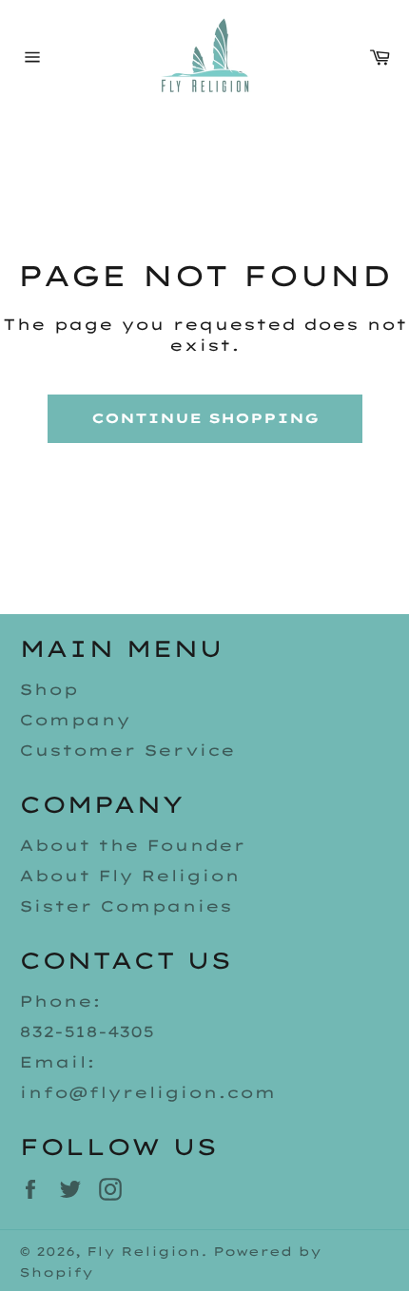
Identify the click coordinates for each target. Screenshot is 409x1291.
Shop (48, 689)
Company (74, 719)
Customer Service (127, 750)
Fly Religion (144, 1251)
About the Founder (132, 845)
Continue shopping (205, 418)
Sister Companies (125, 905)
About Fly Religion (129, 875)
